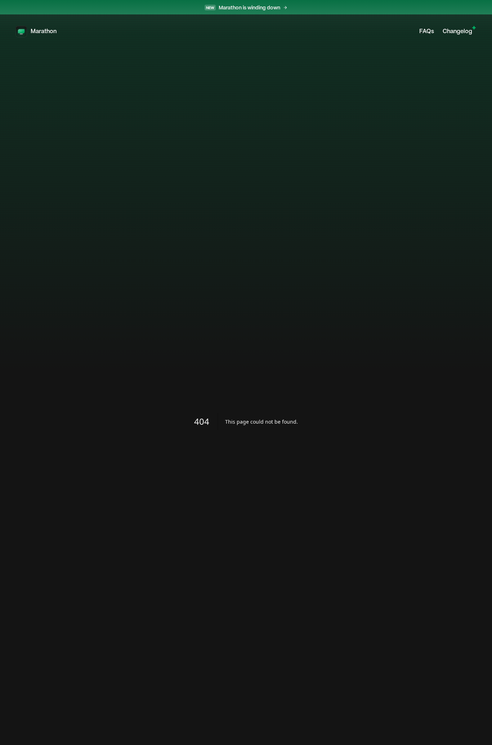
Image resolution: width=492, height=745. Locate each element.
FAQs (426, 31)
